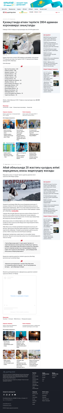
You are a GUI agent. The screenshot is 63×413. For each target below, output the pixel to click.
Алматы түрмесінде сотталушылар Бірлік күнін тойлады (11, 114)
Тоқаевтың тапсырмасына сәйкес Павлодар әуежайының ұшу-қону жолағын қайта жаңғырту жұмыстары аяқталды (51, 44)
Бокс (43, 379)
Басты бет (4, 9)
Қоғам (36, 9)
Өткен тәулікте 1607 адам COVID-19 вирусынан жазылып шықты (30, 114)
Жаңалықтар (12, 9)
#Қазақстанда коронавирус (19, 107)
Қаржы (19, 9)
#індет (10, 107)
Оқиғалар (19, 164)
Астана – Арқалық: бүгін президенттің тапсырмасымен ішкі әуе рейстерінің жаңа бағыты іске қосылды (50, 64)
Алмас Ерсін (7, 164)
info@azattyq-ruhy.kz (7, 405)
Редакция (44, 395)
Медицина (54, 375)
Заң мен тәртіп (43, 9)
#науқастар (29, 107)
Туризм (53, 377)
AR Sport (31, 9)
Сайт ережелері (45, 399)
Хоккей (43, 377)
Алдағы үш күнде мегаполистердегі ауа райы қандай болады (49, 54)
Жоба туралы (45, 393)
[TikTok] (9, 394)
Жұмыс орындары (46, 400)
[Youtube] (15, 394)
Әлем (33, 404)
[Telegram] (12, 394)
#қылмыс (5, 319)
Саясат (33, 395)
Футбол (43, 375)
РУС (59, 12)
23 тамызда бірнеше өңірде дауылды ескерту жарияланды (50, 49)
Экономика (34, 397)
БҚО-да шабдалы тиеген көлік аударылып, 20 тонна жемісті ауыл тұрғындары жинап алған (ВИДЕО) (48, 76)
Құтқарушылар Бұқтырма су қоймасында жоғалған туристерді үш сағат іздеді (31, 326)
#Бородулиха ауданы (26, 319)
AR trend (25, 9)
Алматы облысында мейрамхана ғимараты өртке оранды (51, 59)
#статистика (5, 107)
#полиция (10, 319)
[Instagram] (6, 394)
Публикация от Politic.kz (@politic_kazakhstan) (19, 312)
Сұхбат (33, 402)
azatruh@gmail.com (7, 403)
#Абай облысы (17, 319)
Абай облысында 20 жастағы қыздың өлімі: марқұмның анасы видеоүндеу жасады (50, 39)
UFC (43, 381)
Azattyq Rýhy (15, 211)
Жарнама (44, 397)
